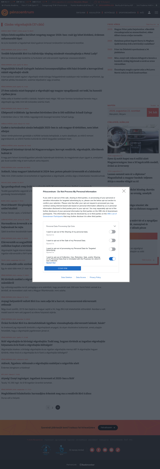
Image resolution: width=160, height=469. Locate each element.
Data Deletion (66, 277)
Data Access (81, 277)
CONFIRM (62, 268)
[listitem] (81, 226)
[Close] (124, 191)
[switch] (112, 231)
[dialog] (81, 234)
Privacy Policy (95, 277)
